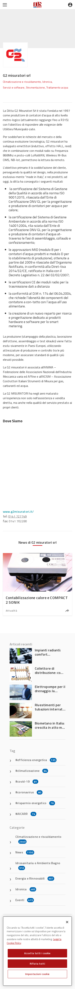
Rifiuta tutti (37, 964)
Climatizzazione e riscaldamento (38, 839)
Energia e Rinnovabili (34, 878)
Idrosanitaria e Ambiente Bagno (37, 865)
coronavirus (29, 792)
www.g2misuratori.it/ (18, 511)
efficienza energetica (36, 760)
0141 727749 (17, 516)
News (24, 852)
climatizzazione (32, 770)
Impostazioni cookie (37, 974)
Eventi (24, 900)
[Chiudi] (67, 922)
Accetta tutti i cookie (37, 953)
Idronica (25, 889)
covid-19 (27, 781)
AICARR (26, 813)
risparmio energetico (35, 803)
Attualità (11, 610)
